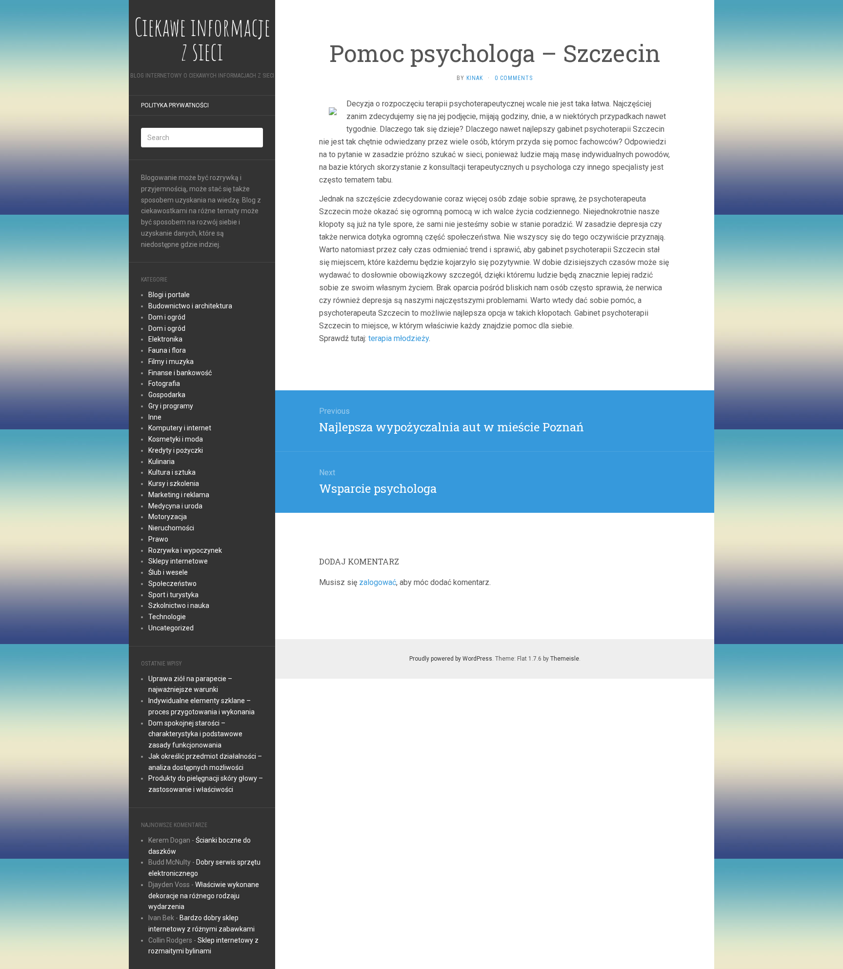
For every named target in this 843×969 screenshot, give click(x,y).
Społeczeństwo (172, 583)
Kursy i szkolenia (173, 483)
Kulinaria (161, 461)
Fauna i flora (167, 350)
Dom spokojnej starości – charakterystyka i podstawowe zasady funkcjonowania (195, 734)
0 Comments (514, 78)
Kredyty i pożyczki (175, 450)
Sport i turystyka (173, 595)
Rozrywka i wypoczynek (185, 550)
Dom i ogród (166, 317)
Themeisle (564, 658)
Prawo (158, 539)
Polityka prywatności (175, 105)
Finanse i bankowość (180, 373)
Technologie (167, 617)
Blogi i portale (169, 295)
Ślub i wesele (168, 572)
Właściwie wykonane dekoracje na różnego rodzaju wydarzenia (203, 896)
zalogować (377, 582)
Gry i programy (170, 406)
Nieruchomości (171, 528)
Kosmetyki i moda (175, 439)
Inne (154, 417)
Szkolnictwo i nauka (178, 605)
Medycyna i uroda (175, 506)
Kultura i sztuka (172, 472)
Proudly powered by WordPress (450, 658)
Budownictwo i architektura (190, 306)
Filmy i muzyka (171, 361)
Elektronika (165, 339)
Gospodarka (166, 395)
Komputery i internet (179, 428)
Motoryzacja (167, 517)
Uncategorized (171, 628)
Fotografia (164, 383)
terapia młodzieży (398, 338)
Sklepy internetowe (178, 561)
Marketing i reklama (178, 495)
